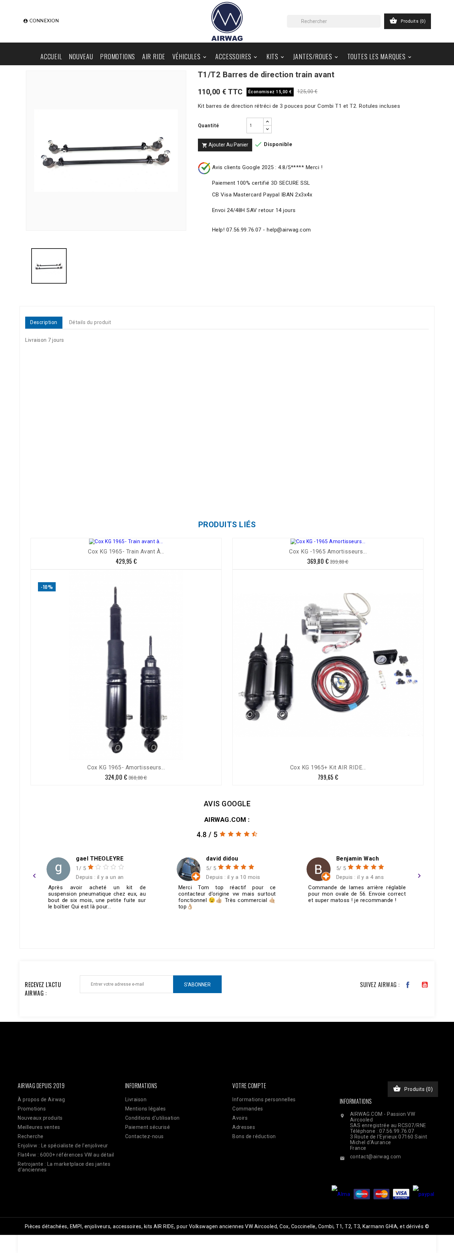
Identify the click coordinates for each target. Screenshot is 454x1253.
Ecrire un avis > (55, 928)
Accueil (51, 56)
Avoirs (240, 1118)
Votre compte (249, 1085)
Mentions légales (145, 1109)
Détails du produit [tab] (90, 322)
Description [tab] (43, 322)
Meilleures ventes (39, 1127)
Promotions (117, 56)
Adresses (243, 1127)
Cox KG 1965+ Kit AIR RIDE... (328, 767)
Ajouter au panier (225, 145)
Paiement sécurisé (147, 1127)
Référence (40, 493)
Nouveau (81, 56)
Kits (275, 56)
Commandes (247, 1109)
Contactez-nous (144, 1136)
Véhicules (189, 56)
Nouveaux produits (40, 1118)
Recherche (31, 1136)
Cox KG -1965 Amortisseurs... (328, 551)
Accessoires (236, 56)
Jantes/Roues (316, 56)
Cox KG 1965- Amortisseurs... (126, 767)
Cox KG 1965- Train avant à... (126, 551)
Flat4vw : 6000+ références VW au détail (66, 1155)
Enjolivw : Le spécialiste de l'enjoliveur (63, 1145)
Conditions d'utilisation (152, 1118)
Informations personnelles (264, 1099)
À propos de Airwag (41, 1099)
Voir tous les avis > (392, 928)
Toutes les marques (380, 56)
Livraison (136, 1099)
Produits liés (227, 524)
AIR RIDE (153, 56)
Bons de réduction (254, 1136)
